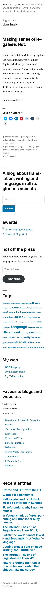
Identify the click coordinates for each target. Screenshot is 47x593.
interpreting (32, 322)
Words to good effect (16, 4)
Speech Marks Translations (18, 451)
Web (18, 347)
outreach (38, 333)
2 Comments (10, 156)
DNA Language (13, 367)
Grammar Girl (12, 456)
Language (16, 140)
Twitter (5, 347)
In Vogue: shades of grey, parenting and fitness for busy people (23, 519)
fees (35, 317)
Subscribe (14, 279)
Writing (40, 347)
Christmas (31, 308)
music (31, 333)
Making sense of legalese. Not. (22, 42)
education (8, 317)
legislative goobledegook (21, 150)
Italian (39, 322)
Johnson (9, 465)
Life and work (12, 332)
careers (23, 308)
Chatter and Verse (14, 438)
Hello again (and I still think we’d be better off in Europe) (22, 501)
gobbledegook (11, 146)
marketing (24, 333)
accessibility (6, 303)
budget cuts (7, 308)
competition (30, 312)
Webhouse (10, 447)
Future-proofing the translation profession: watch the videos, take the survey (22, 566)
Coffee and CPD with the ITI (22, 490)
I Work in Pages (13, 461)
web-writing (24, 347)
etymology (28, 317)
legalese (6, 150)
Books (36, 303)
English (8, 140)
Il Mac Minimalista (14, 442)
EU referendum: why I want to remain (23, 509)
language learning (35, 327)
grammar (25, 322)
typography (12, 347)
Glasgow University (15, 322)
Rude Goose (11, 433)
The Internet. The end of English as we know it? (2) (20, 528)
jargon (21, 146)
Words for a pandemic (18, 494)
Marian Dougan (11, 137)
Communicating (15, 312)
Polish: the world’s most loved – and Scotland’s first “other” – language (23, 538)
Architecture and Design (17, 303)
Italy (4, 327)
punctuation (17, 337)
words (33, 347)
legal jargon (34, 146)
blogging (28, 303)
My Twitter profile (14, 376)
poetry (5, 337)
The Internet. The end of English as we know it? (19, 556)
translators (36, 343)
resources (35, 337)
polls (9, 337)
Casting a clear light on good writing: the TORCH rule (22, 548)
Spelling (5, 343)
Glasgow (5, 322)
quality (26, 337)
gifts (38, 317)
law (26, 146)
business (16, 307)
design (39, 312)
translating (12, 343)
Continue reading (13, 100)
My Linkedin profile (15, 371)
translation (24, 342)
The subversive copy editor (18, 429)
